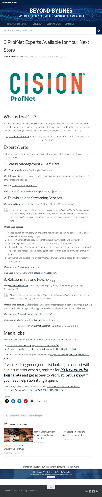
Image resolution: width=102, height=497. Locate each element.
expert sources (14, 415)
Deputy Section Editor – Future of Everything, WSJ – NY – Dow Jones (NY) (41, 349)
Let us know (75, 375)
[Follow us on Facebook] (90, 491)
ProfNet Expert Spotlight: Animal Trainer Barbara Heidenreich (44, 434)
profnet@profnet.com (44, 325)
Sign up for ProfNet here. (17, 136)
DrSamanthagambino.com (24, 185)
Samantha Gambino (18, 170)
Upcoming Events (54, 24)
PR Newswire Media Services (15, 24)
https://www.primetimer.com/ (26, 267)
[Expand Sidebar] (99, 30)
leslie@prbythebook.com (45, 273)
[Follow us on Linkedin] (93, 491)
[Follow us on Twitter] (86, 491)
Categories (37, 24)
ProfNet (23, 415)
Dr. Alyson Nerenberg (19, 285)
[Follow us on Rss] (97, 491)
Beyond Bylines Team (15, 57)
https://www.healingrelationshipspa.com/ (32, 314)
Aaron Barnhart (16, 204)
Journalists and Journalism (18, 31)
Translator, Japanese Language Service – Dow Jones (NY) (33, 345)
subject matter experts (35, 415)
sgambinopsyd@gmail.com (50, 191)
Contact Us (69, 24)
